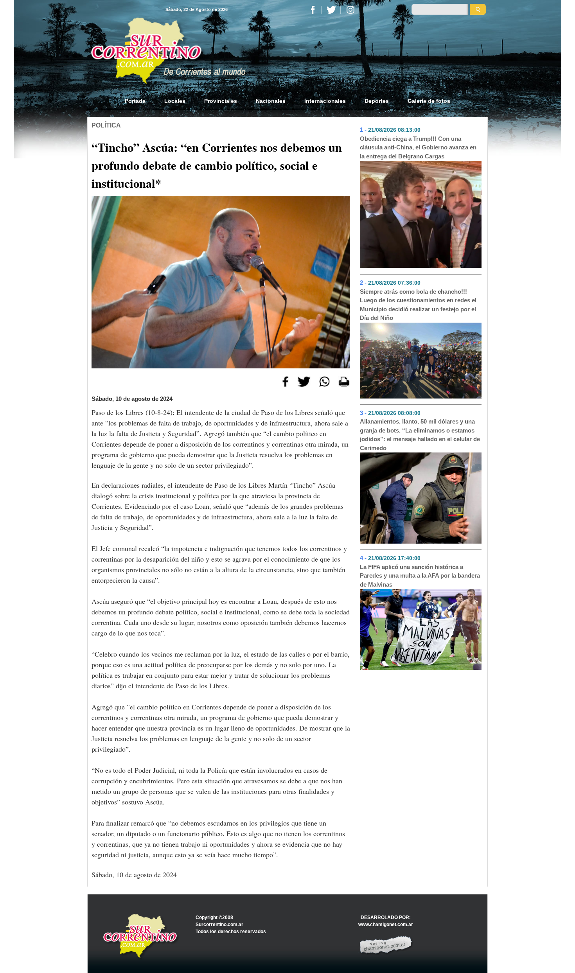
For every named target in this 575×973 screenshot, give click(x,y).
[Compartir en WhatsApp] (324, 381)
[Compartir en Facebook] (285, 381)
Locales (174, 101)
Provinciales (220, 101)
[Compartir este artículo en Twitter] (304, 381)
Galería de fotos (429, 101)
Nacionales (271, 101)
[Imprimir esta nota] (344, 381)
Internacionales (325, 101)
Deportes (377, 101)
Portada (140, 101)
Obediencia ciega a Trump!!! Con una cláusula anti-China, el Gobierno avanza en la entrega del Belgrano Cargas (418, 147)
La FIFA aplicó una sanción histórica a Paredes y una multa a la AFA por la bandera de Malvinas (420, 576)
